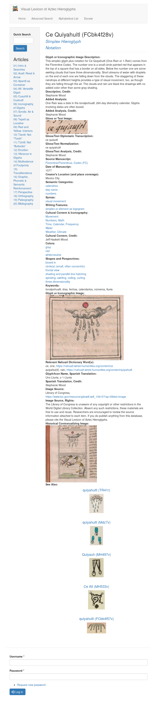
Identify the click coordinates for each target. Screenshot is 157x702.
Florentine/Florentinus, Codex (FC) (67, 163)
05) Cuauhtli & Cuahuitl (22, 98)
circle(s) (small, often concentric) (65, 266)
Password (17, 670)
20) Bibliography (23, 203)
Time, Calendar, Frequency (62, 224)
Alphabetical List (68, 18)
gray (48, 247)
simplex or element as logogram (65, 209)
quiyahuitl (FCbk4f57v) (96, 618)
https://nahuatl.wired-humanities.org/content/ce (84, 366)
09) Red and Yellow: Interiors (23, 129)
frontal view (52, 270)
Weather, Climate (56, 232)
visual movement (56, 201)
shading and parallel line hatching (66, 274)
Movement (52, 216)
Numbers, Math (55, 220)
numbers (51, 193)
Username (17, 656)
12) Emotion (20, 150)
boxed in (51, 262)
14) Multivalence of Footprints (23, 163)
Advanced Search (42, 18)
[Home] (17, 8)
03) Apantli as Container (21, 83)
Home (22, 18)
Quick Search (22, 34)
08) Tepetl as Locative (21, 121)
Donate (88, 18)
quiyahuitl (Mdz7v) (96, 522)
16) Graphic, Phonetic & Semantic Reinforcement (22, 182)
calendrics (52, 186)
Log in (19, 692)
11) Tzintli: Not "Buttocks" (22, 144)
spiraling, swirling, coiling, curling (65, 278)
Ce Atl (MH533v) (96, 586)
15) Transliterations (22, 171)
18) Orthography (23, 196)
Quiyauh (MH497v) (96, 554)
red (48, 251)
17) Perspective (22, 192)
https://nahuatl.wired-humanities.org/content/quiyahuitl (99, 370)
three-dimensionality (58, 281)
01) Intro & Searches (19, 67)
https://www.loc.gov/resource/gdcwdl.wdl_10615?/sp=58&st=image (86, 396)
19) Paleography (23, 200)
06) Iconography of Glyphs (23, 106)
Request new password (31, 685)
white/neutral (53, 255)
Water (49, 228)
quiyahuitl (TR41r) (96, 489)
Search (20, 48)
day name (52, 189)
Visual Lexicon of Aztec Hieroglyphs (48, 8)
